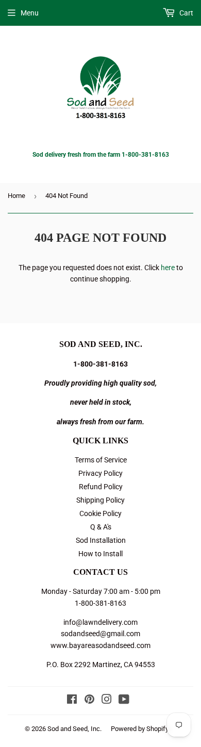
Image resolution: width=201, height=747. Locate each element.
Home (16, 196)
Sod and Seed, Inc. (74, 729)
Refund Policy (101, 487)
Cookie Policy (100, 513)
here (168, 267)
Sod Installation (101, 540)
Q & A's (100, 527)
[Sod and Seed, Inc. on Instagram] (107, 700)
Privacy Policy (100, 473)
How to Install (100, 554)
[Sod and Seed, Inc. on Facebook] (71, 700)
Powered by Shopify (140, 729)
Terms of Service (101, 460)
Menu (30, 13)
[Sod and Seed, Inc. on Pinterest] (89, 700)
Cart (185, 13)
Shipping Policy (100, 500)
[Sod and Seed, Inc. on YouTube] (124, 700)
